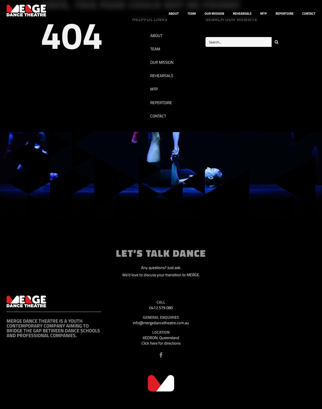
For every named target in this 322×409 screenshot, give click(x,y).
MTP (154, 89)
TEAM (155, 49)
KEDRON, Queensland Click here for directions (161, 340)
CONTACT (158, 116)
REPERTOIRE (161, 103)
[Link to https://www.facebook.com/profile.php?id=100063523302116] (161, 355)
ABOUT (156, 36)
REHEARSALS (161, 76)
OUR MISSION (161, 62)
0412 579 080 (161, 308)
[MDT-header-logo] (26, 6)
